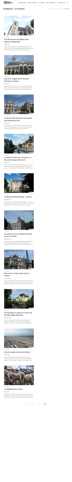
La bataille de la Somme (13, 389)
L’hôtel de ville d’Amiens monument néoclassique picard (18, 119)
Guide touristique (32, 2)
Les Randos (41, 2)
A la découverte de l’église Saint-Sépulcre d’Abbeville (16, 40)
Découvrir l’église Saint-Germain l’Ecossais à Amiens (16, 80)
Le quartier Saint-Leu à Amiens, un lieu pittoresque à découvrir (17, 158)
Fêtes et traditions (50, 2)
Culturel (6, 194)
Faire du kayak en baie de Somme (17, 352)
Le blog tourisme (22, 2)
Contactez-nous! (61, 2)
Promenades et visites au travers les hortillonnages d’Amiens (18, 313)
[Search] (67, 2)
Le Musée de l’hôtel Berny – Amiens (18, 197)
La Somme (6, 37)
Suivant (44, 403)
